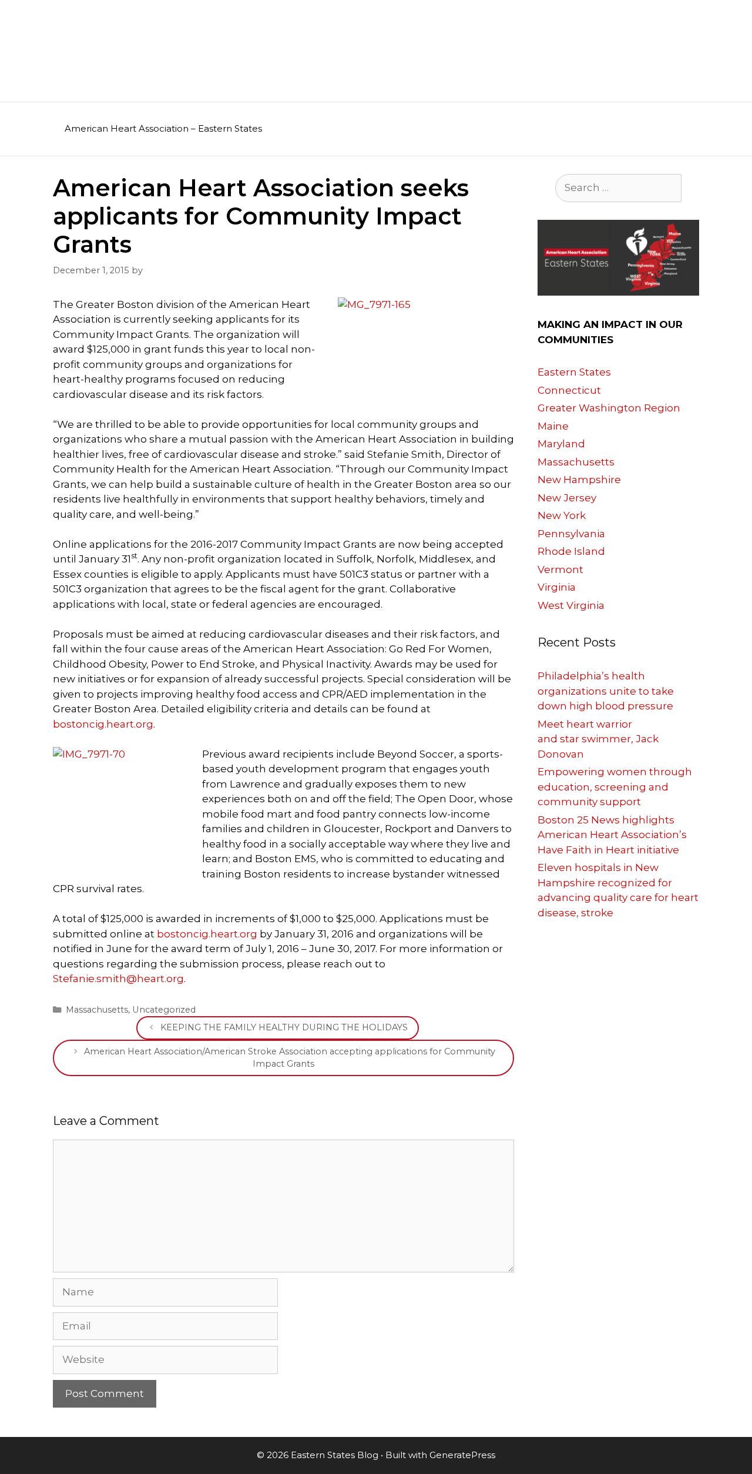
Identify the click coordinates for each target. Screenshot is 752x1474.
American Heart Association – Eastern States (163, 128)
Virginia (557, 587)
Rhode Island (571, 551)
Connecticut (569, 390)
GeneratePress (462, 1454)
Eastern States (574, 372)
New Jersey (567, 498)
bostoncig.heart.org (103, 724)
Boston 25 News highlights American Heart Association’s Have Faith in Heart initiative (612, 835)
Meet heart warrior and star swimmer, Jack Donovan (598, 739)
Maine (553, 426)
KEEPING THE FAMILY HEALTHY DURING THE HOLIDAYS (284, 1027)
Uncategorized (164, 1009)
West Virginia (571, 605)
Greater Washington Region (609, 408)
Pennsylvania (571, 534)
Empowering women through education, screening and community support (615, 787)
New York (562, 515)
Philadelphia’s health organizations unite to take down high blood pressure (606, 691)
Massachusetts (97, 1009)
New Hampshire (579, 479)
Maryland (561, 444)
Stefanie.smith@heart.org (118, 978)
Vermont (560, 569)
